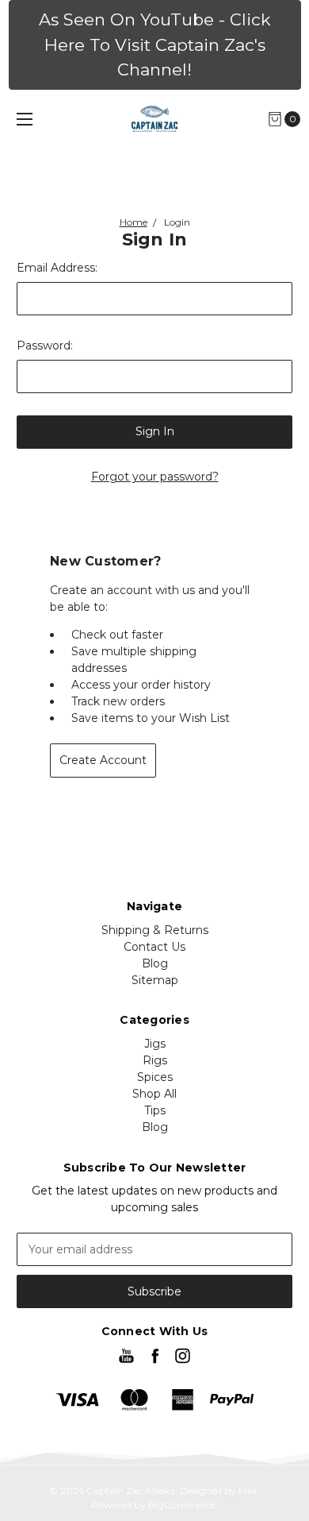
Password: (45, 345)
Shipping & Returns (154, 930)
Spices (155, 1077)
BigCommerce (182, 1505)
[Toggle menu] (24, 119)
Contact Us (154, 947)
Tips (155, 1110)
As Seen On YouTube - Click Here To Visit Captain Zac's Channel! (155, 44)
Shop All (154, 1094)
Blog (155, 963)
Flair (248, 1490)
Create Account (103, 760)
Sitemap (155, 980)
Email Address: (57, 268)
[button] (155, 45)
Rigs (155, 1060)
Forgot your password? (155, 476)
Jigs (155, 1044)
